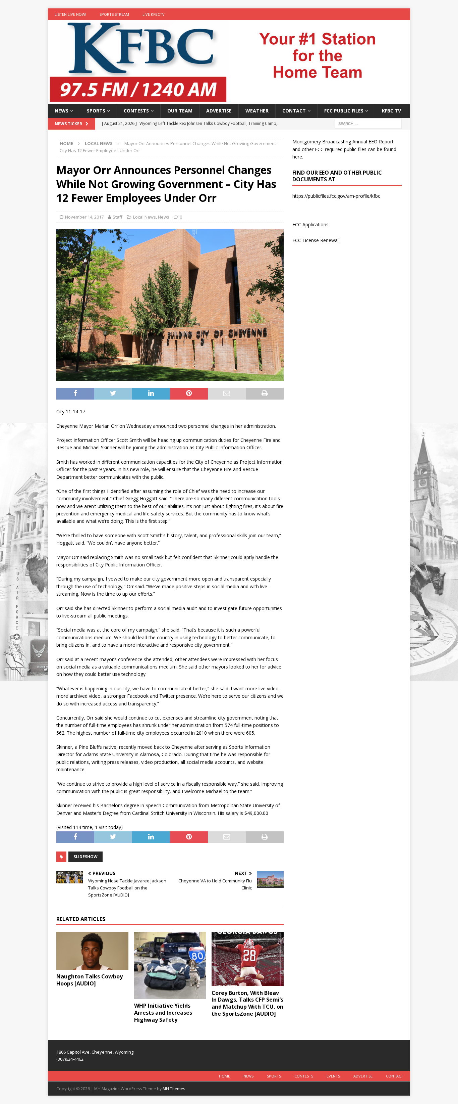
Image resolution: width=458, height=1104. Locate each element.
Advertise (219, 110)
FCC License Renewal (315, 240)
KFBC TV (391, 110)
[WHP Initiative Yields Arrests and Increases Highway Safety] (170, 965)
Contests (136, 110)
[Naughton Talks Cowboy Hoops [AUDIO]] (92, 951)
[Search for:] (368, 123)
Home (224, 1075)
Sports (96, 110)
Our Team (179, 110)
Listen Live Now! (70, 14)
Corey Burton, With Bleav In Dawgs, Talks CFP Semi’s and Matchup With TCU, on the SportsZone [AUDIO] (247, 1003)
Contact (294, 110)
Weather (257, 110)
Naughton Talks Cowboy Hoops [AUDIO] (89, 980)
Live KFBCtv (153, 14)
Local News (144, 217)
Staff (117, 217)
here (297, 156)
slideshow (85, 857)
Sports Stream (114, 14)
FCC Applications (310, 224)
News (61, 110)
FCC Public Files (343, 110)
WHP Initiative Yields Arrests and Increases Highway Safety (163, 1012)
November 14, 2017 (84, 217)
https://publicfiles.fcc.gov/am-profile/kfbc (336, 196)
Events (333, 1075)
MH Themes (174, 1089)
